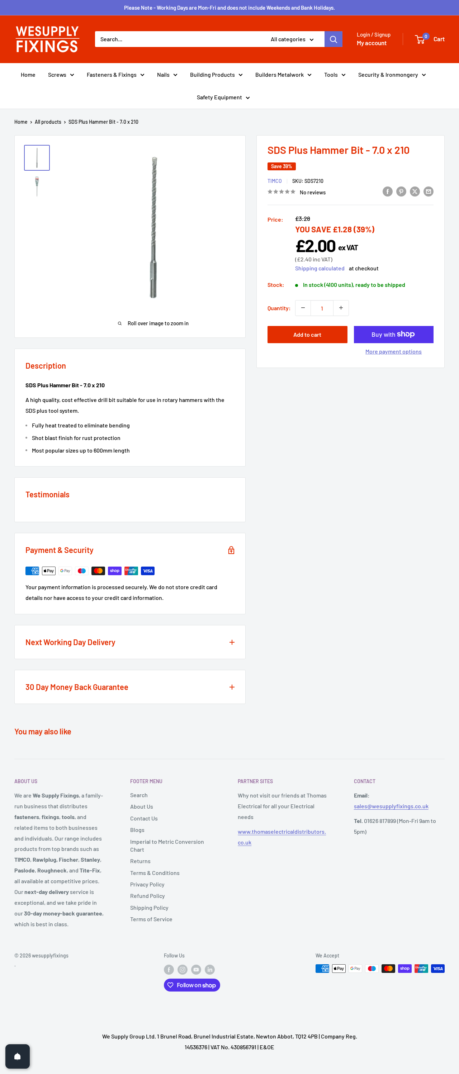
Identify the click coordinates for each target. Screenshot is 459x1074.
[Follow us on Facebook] (169, 969)
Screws (57, 74)
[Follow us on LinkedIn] (210, 969)
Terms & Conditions (155, 872)
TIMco (275, 181)
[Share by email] (428, 191)
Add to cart (307, 334)
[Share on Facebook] (388, 191)
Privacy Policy (147, 884)
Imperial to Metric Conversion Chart (167, 845)
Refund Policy (147, 895)
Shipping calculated (320, 267)
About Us (141, 806)
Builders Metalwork (279, 74)
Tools (331, 74)
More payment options (393, 350)
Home (28, 74)
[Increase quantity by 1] (341, 307)
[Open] (17, 1056)
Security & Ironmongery (388, 74)
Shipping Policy (149, 907)
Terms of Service (151, 918)
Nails (163, 74)
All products (48, 122)
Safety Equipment (219, 97)
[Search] (333, 39)
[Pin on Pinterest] (401, 191)
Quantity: (279, 307)
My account (372, 42)
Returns (140, 860)
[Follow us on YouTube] (196, 969)
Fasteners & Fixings (112, 74)
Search (139, 794)
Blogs (137, 829)
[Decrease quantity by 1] (303, 307)
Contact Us (144, 818)
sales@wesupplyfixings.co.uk (391, 806)
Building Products (212, 74)
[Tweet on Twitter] (415, 191)
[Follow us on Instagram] (183, 969)
